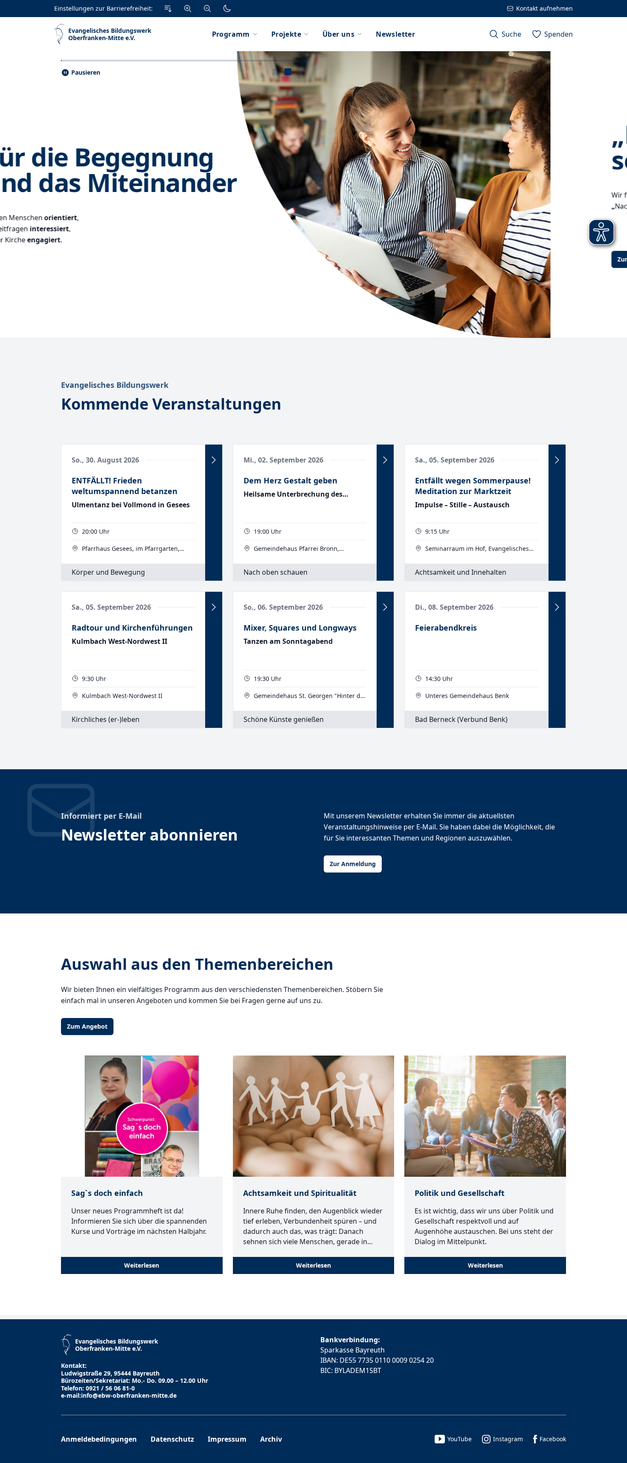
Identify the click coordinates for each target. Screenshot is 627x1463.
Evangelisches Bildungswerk (114, 385)
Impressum (227, 1439)
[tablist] (288, 71)
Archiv (271, 1439)
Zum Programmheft (96, 259)
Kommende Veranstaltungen (171, 403)
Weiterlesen (141, 1265)
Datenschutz (172, 1439)
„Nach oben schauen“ (132, 146)
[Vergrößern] (187, 8)
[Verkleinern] (207, 8)
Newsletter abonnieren (149, 834)
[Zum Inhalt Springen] (168, 8)
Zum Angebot (87, 1026)
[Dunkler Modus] (226, 8)
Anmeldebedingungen (99, 1439)
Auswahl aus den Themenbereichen (197, 964)
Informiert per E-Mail (101, 816)
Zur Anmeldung (353, 864)
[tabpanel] (313, 194)
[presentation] (276, 71)
